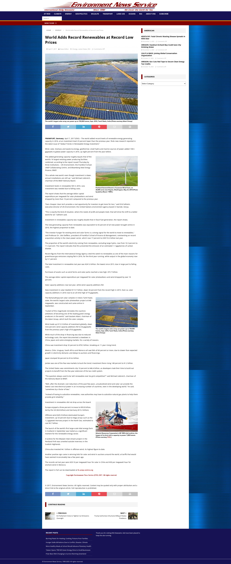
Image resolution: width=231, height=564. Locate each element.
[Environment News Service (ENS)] (100, 10)
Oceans (132, 14)
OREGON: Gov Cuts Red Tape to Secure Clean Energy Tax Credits (162, 62)
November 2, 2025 (148, 41)
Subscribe (163, 14)
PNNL (109, 437)
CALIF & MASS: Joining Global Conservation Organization (159, 54)
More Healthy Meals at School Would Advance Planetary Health (68, 546)
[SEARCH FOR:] (52, 18)
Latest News (82, 49)
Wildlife (95, 14)
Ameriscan (149, 30)
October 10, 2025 (148, 67)
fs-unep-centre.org (85, 470)
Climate (57, 14)
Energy (68, 14)
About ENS (151, 14)
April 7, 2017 (52, 49)
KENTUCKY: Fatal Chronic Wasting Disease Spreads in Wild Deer (163, 37)
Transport (108, 14)
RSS (140, 14)
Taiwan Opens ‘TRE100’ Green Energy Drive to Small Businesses (68, 550)
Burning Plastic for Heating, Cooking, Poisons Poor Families (67, 538)
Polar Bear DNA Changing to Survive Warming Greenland (66, 554)
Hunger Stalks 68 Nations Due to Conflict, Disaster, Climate (67, 542)
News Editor (64, 49)
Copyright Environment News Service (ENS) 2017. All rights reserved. (91, 475)
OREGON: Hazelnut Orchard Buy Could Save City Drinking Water (161, 46)
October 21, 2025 (148, 58)
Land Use (120, 14)
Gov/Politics (81, 14)
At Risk (47, 14)
